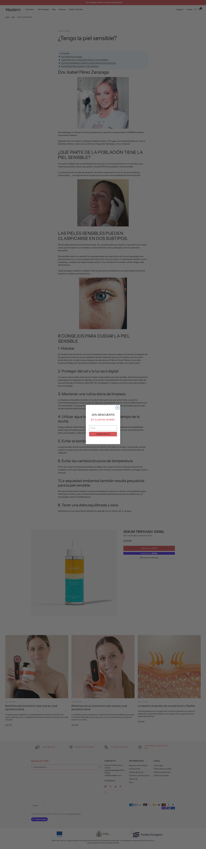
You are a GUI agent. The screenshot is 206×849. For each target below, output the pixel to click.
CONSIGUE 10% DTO (103, 434)
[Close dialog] (117, 408)
